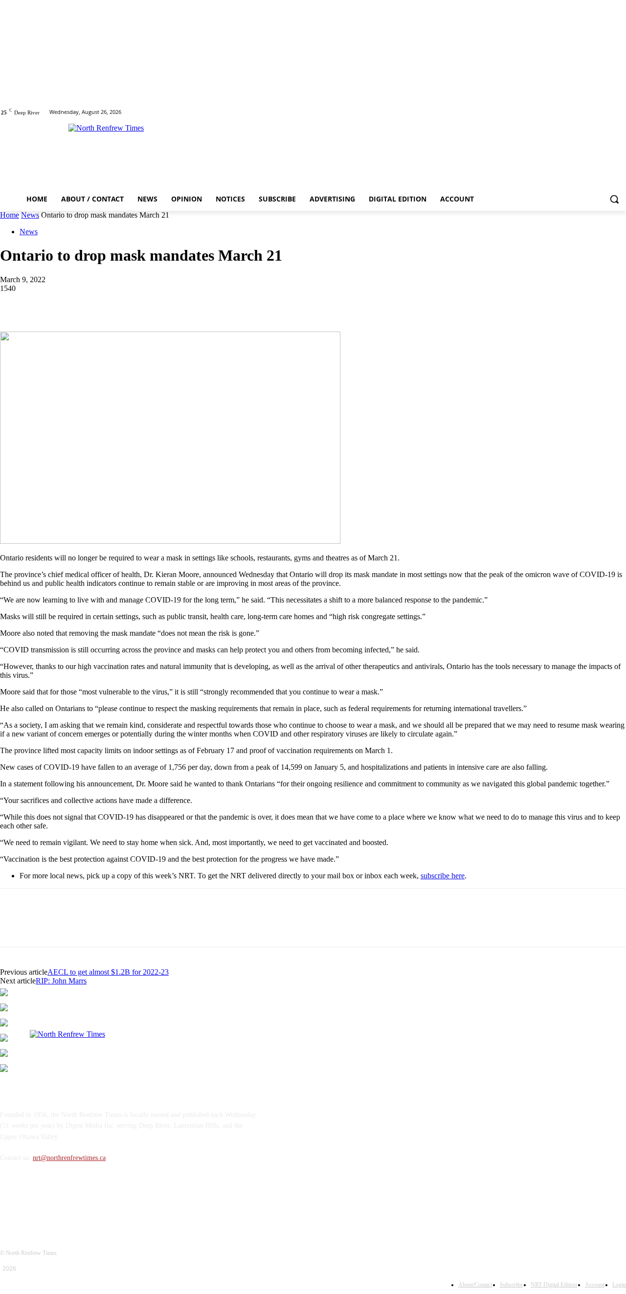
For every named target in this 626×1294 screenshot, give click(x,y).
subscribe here (443, 875)
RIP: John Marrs (61, 981)
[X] (620, 112)
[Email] (122, 303)
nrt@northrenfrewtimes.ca (69, 1157)
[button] (614, 199)
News (30, 215)
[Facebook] (606, 112)
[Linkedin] (86, 303)
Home (9, 215)
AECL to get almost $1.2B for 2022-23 (108, 972)
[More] (157, 303)
